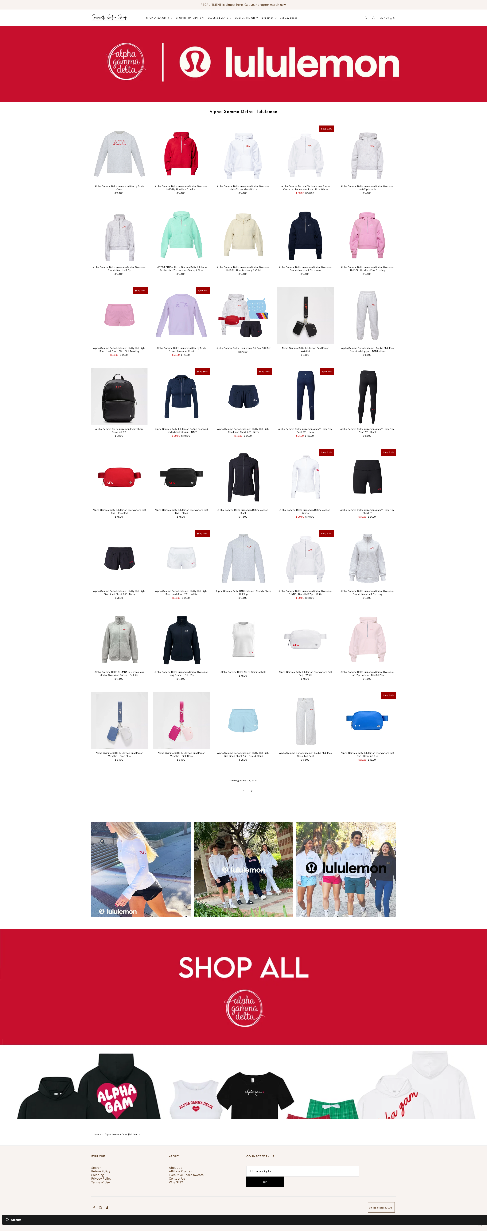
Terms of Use (100, 1182)
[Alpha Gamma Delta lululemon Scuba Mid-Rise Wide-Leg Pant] (305, 720)
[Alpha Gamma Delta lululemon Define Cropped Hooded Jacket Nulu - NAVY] (181, 396)
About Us (175, 1168)
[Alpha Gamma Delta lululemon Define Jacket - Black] (243, 477)
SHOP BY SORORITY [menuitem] (157, 17)
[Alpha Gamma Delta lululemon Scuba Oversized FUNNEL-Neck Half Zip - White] (305, 558)
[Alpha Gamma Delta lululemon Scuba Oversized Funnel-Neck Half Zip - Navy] (305, 234)
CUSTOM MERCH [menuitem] (245, 17)
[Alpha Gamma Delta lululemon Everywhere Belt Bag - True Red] (119, 477)
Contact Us (177, 1179)
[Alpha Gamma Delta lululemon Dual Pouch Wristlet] (305, 315)
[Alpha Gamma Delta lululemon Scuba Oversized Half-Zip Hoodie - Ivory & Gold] (243, 234)
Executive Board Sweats (186, 1175)
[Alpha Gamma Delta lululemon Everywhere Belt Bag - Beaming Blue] (367, 720)
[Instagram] (100, 1208)
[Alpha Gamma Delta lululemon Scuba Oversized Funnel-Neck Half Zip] (119, 234)
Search (96, 1168)
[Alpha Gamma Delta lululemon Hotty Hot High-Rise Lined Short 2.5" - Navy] (243, 396)
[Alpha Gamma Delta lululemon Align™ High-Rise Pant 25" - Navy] (305, 396)
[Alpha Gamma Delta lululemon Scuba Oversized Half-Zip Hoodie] (367, 153)
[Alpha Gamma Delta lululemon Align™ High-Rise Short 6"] (367, 477)
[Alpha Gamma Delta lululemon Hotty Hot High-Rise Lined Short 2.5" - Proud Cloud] (243, 720)
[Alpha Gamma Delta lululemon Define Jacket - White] (305, 477)
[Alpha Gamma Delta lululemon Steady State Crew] (119, 153)
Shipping (97, 1175)
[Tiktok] (107, 1208)
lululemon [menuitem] (268, 17)
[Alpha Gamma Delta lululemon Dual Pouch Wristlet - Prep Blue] (119, 720)
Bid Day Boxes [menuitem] (288, 17)
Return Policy (101, 1171)
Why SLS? (176, 1182)
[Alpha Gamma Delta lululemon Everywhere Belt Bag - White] (305, 639)
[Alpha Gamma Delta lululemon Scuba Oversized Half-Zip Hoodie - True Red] (181, 153)
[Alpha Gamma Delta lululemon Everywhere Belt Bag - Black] (181, 477)
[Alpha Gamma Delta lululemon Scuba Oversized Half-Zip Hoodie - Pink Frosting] (367, 234)
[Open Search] (366, 18)
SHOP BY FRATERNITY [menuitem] (188, 17)
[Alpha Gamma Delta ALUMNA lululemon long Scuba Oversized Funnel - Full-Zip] (119, 639)
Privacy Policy (101, 1179)
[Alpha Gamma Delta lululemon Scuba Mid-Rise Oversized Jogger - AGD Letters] (367, 315)
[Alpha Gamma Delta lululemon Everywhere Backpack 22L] (119, 396)
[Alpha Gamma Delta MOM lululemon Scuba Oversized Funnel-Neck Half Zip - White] (305, 153)
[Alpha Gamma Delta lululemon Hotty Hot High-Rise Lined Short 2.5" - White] (181, 558)
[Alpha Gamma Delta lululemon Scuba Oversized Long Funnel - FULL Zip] (181, 639)
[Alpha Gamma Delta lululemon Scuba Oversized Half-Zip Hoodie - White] (243, 153)
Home (98, 1134)
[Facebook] (94, 1208)
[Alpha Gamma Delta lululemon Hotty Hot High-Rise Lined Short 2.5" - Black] (119, 558)
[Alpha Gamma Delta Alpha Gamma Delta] (243, 639)
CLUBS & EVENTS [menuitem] (218, 17)
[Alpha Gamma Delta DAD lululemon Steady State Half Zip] (243, 558)
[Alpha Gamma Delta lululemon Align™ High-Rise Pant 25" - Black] (367, 396)
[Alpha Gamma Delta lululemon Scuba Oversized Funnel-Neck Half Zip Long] (367, 558)
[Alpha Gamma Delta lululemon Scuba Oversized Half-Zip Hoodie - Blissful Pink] (367, 639)
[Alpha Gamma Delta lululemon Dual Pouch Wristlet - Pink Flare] (181, 720)
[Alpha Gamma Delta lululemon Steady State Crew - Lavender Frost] (181, 315)
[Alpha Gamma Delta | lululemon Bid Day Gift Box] (243, 315)
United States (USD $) (381, 1207)
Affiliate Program (181, 1171)
